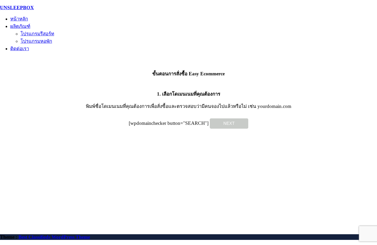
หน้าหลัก (19, 19)
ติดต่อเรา (19, 48)
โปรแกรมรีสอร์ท (37, 33)
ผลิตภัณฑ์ (20, 26)
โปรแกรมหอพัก (36, 41)
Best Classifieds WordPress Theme (54, 237)
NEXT (229, 123)
